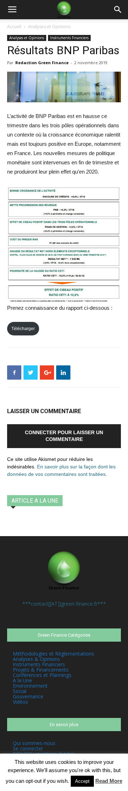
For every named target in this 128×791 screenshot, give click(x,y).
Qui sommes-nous (34, 743)
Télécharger (23, 328)
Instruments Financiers (69, 37)
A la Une (22, 680)
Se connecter (28, 748)
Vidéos (20, 701)
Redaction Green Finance (42, 62)
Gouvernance (28, 696)
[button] (118, 9)
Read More (108, 781)
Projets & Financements (41, 669)
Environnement (30, 685)
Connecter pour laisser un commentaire (64, 436)
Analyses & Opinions (36, 659)
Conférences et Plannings (42, 675)
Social (19, 691)
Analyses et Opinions (49, 27)
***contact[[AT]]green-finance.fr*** (64, 603)
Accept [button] (82, 781)
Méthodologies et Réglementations (53, 653)
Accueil (14, 27)
